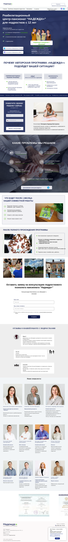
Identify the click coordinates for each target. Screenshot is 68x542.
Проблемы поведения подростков (16, 8)
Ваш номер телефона (19, 306)
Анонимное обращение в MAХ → (14, 52)
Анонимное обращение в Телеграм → (15, 48)
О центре (36, 9)
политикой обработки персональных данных (14, 125)
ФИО (7, 113)
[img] (7, 4)
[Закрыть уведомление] (65, 528)
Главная (5, 8)
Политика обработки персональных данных (11, 540)
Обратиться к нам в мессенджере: (52, 9)
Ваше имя (16, 299)
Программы (29, 8)
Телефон (8, 118)
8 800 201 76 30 (60, 525)
